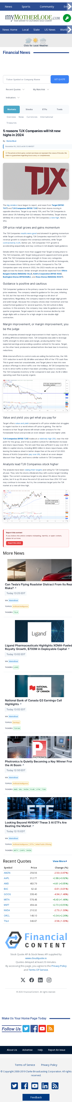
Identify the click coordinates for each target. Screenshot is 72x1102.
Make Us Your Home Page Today (24, 1018)
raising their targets (34, 470)
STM (38, 789)
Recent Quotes (13, 89)
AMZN (7, 872)
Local (25, 29)
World (63, 29)
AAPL (6, 878)
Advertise (27, 1050)
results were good (29, 233)
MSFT (6, 904)
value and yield (22, 423)
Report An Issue (56, 1050)
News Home (9, 29)
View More (59, 861)
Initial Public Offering (43, 844)
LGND (16, 667)
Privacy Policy (59, 966)
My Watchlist (39, 89)
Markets (11, 109)
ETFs (44, 109)
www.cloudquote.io (36, 958)
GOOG (7, 894)
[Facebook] (31, 980)
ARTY (16, 850)
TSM (44, 789)
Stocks (29, 109)
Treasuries (11, 122)
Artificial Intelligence (20, 606)
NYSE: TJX (32, 208)
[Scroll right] (69, 7)
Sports (26, 6)
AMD (15, 789)
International (46, 116)
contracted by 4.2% (11, 243)
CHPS (22, 850)
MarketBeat (13, 600)
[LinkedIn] (40, 980)
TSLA (16, 612)
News (8, 6)
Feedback (36, 1097)
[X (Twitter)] (23, 980)
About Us (12, 1050)
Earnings (16, 722)
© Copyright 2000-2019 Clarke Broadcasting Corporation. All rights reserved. (36, 1073)
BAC (6, 888)
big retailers (11, 205)
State (36, 29)
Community (47, 6)
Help (40, 1050)
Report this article (14, 543)
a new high (54, 218)
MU (20, 789)
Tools (59, 109)
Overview (11, 116)
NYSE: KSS (56, 274)
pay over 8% (34, 454)
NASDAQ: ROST (55, 277)
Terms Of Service (38, 969)
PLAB (32, 789)
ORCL (7, 915)
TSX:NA (17, 728)
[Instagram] (49, 980)
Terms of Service (25, 1065)
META (7, 899)
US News (49, 29)
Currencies (32, 116)
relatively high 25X (47, 438)
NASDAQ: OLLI (24, 274)
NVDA (26, 789)
